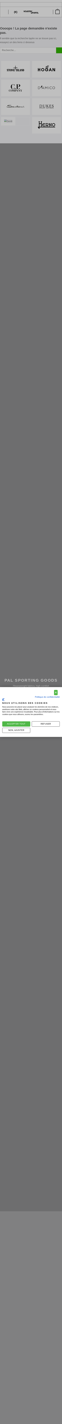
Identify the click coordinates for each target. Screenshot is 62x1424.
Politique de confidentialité (47, 697)
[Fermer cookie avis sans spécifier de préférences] (56, 692)
